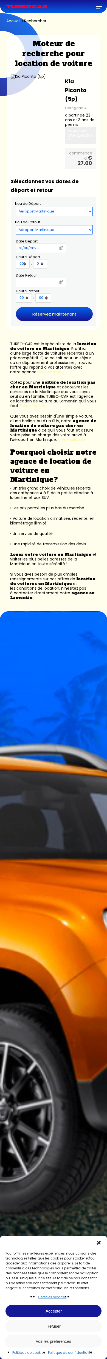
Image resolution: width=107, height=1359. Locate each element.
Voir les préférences (53, 1341)
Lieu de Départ (28, 203)
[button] (99, 1242)
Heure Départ (28, 257)
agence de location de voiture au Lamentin (51, 399)
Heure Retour (28, 291)
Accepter (54, 1311)
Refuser (53, 1326)
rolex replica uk (71, 439)
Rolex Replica (33, 405)
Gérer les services (52, 1297)
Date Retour (26, 275)
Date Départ (27, 241)
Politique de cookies (28, 1352)
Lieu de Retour (27, 222)
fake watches (50, 372)
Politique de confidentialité (70, 1352)
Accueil (13, 21)
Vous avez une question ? (80, 135)
